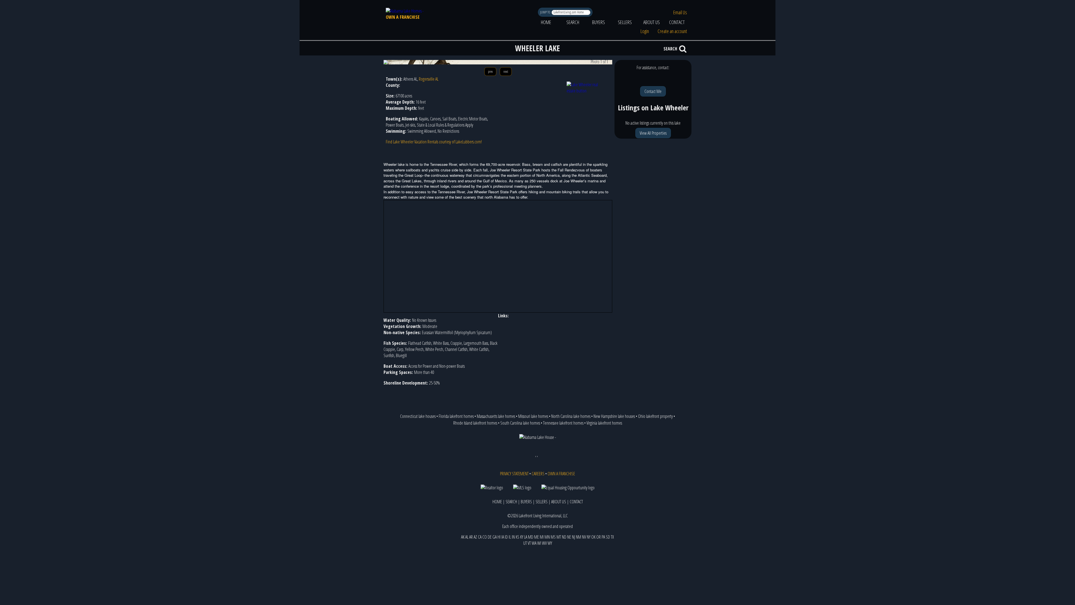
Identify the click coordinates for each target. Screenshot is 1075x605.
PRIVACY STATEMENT (514, 474)
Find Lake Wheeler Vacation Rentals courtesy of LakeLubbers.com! (434, 142)
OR (598, 537)
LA (525, 537)
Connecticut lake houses (418, 416)
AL (466, 537)
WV (544, 543)
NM (578, 537)
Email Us (680, 12)
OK (593, 537)
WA (534, 543)
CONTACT (677, 22)
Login (645, 31)
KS (517, 537)
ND (564, 537)
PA (603, 537)
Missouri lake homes (533, 416)
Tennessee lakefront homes (563, 423)
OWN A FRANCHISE (403, 17)
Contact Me (653, 91)
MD (530, 537)
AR (471, 537)
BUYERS (598, 22)
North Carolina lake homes (570, 416)
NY (588, 537)
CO (484, 537)
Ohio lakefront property (655, 416)
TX (612, 537)
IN (513, 537)
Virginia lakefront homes (604, 423)
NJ (573, 537)
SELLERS (625, 22)
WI (539, 543)
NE (569, 537)
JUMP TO (545, 12)
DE (490, 537)
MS (553, 537)
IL (510, 537)
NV (584, 537)
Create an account (672, 31)
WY (550, 543)
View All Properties (653, 133)
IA (502, 537)
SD (608, 537)
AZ (475, 537)
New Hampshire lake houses (614, 416)
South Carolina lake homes (520, 423)
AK (462, 537)
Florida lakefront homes (456, 416)
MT (559, 537)
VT (529, 543)
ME (536, 537)
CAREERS (538, 474)
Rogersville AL (428, 79)
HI (499, 537)
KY (521, 537)
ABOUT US (651, 22)
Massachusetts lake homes (496, 416)
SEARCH (572, 22)
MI (542, 537)
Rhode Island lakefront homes (475, 423)
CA (480, 537)
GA (494, 537)
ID (506, 537)
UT (525, 543)
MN (547, 537)
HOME (546, 22)
